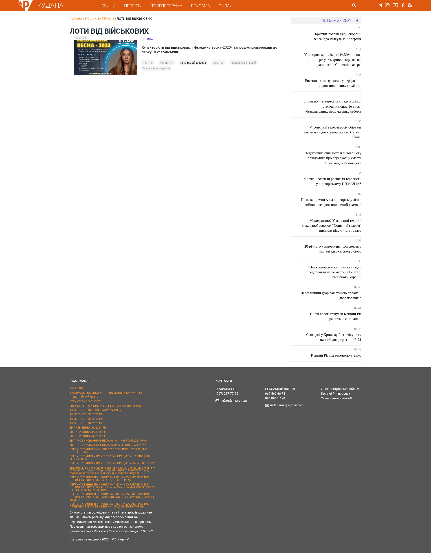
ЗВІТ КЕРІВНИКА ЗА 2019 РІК (88, 436)
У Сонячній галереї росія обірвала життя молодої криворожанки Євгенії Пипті (332, 132)
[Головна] (25, 10)
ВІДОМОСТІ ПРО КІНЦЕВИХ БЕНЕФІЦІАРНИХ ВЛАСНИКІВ (106, 405)
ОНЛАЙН (227, 5)
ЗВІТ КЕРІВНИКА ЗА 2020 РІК (88, 431)
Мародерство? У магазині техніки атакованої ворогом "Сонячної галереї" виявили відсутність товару (331, 225)
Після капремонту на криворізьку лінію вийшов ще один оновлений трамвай (331, 202)
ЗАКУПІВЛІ (76, 388)
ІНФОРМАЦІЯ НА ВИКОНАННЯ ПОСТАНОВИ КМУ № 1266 (106, 392)
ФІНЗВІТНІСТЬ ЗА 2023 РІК (86, 414)
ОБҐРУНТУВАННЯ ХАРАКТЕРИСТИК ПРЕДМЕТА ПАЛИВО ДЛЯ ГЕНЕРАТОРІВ (110, 458)
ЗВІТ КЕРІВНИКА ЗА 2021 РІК (88, 427)
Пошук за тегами (99, 18)
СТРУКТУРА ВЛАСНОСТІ (85, 401)
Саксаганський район (156, 68)
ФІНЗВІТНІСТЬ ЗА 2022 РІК (86, 418)
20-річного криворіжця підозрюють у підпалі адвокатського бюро (332, 248)
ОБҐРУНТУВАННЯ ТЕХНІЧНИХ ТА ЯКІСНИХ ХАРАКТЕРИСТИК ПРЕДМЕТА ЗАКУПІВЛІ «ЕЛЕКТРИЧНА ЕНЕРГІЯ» (109, 479)
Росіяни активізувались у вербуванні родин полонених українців (333, 83)
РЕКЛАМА (200, 5)
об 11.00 (218, 62)
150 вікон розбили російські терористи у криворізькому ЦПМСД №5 (331, 181)
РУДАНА (50, 5)
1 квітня (147, 62)
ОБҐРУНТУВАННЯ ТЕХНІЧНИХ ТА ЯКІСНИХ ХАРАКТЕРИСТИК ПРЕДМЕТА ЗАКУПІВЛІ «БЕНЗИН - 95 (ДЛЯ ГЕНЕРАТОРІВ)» (109, 505)
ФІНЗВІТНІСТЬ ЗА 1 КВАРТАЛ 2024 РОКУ (95, 410)
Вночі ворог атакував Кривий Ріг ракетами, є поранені (335, 316)
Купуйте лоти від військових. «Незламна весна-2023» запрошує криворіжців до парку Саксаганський (209, 49)
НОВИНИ (107, 5)
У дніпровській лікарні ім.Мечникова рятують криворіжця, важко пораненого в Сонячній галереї (332, 59)
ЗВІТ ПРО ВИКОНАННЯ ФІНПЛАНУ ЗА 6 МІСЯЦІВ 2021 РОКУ (108, 444)
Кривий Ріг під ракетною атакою (336, 355)
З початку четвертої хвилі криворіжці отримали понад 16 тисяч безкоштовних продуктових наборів (332, 106)
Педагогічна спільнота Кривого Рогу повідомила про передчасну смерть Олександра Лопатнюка (333, 157)
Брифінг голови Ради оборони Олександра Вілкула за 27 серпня (336, 36)
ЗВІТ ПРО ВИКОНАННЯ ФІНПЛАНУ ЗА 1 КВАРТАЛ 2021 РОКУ (108, 440)
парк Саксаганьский (244, 62)
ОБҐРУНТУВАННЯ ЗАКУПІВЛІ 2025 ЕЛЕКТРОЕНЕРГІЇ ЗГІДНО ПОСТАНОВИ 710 (108, 451)
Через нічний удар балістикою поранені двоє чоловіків (331, 295)
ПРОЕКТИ (133, 5)
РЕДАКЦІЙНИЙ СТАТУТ (85, 397)
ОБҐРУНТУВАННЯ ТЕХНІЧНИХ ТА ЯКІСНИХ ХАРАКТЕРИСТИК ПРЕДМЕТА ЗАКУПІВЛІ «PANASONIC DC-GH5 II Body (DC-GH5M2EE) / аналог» (113, 497)
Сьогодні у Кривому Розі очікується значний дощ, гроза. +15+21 (333, 337)
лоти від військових (193, 62)
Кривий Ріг (167, 62)
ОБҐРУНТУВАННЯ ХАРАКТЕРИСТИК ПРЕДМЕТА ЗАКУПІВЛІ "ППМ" (112, 463)
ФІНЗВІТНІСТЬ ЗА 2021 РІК (86, 423)
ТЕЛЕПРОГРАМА (166, 5)
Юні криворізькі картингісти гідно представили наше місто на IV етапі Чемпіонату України (333, 272)
